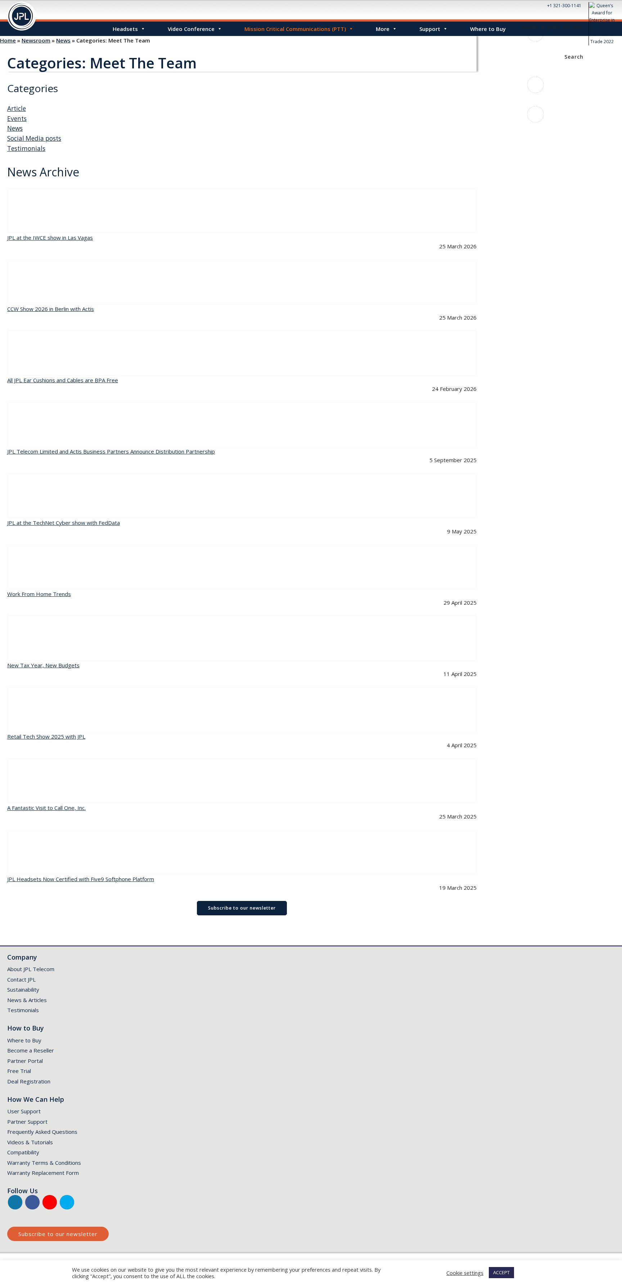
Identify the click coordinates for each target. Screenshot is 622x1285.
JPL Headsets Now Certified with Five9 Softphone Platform (80, 879)
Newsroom (36, 40)
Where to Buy (488, 28)
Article (16, 108)
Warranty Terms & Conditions (44, 1162)
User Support (24, 1111)
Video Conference (191, 28)
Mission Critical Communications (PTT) (295, 28)
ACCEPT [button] (501, 1272)
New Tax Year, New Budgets (43, 665)
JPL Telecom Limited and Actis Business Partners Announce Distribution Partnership (111, 451)
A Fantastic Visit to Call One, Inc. (46, 807)
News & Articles (27, 1000)
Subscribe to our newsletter (242, 908)
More (382, 28)
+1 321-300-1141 (564, 6)
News (63, 40)
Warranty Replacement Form (43, 1172)
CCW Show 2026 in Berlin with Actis (50, 308)
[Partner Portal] (604, 57)
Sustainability (23, 989)
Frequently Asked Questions (42, 1131)
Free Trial (19, 1070)
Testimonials (26, 148)
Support (429, 28)
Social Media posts (34, 138)
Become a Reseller (30, 1050)
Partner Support (27, 1121)
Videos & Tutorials (30, 1142)
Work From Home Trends (39, 594)
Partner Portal (25, 1060)
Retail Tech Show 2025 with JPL (46, 736)
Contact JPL (21, 979)
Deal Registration (28, 1081)
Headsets (125, 28)
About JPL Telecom (30, 969)
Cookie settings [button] (464, 1273)
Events (17, 118)
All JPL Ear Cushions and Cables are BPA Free (62, 380)
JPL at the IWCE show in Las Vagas (50, 237)
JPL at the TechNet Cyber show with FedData (63, 522)
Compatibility (23, 1152)
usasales (538, 129)
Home (8, 40)
